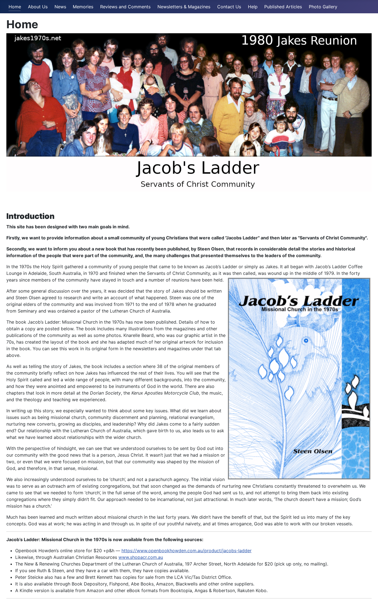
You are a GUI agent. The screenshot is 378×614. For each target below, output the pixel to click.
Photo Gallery (323, 6)
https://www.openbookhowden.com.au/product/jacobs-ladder (186, 550)
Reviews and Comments (125, 6)
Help (253, 6)
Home (15, 6)
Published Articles (283, 6)
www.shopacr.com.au (140, 557)
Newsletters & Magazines (183, 6)
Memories (83, 6)
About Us (38, 6)
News (60, 6)
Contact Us (229, 6)
